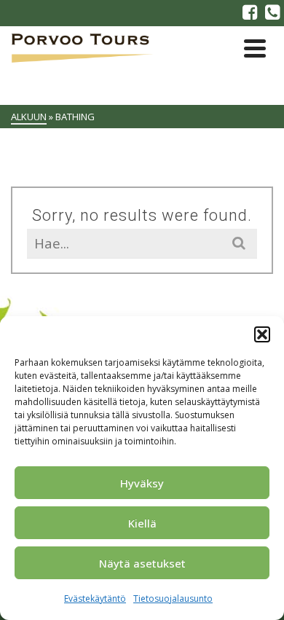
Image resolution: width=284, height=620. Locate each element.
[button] (262, 334)
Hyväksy (142, 483)
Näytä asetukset (142, 563)
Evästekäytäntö (95, 598)
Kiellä (142, 523)
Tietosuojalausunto (173, 598)
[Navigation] (255, 48)
